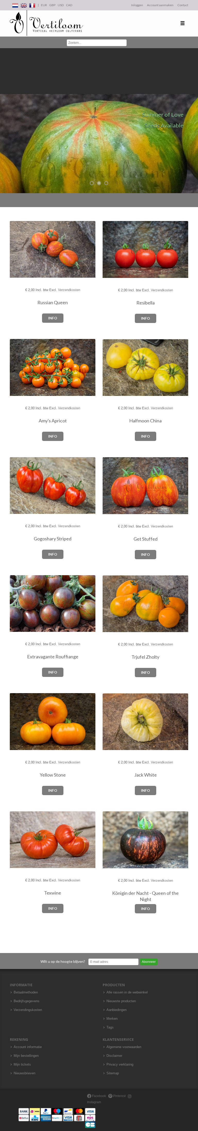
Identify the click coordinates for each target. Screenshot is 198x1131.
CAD (69, 5)
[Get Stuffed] (111, 485)
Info (52, 318)
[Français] (32, 4)
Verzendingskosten (28, 1010)
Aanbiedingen (116, 1010)
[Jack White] (111, 721)
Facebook (98, 1096)
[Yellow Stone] (18, 721)
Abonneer (149, 962)
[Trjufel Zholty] (111, 603)
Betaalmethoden (26, 992)
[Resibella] (111, 249)
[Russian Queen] (18, 249)
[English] (24, 4)
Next (193, 120)
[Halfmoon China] (111, 367)
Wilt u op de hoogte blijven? (62, 961)
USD (61, 5)
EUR (44, 5)
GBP (52, 5)
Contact (182, 5)
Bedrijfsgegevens (26, 1001)
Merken (112, 1018)
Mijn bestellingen (26, 1056)
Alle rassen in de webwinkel (127, 992)
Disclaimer (114, 1056)
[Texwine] (18, 839)
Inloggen (137, 5)
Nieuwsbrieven (24, 1073)
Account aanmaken (160, 5)
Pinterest (119, 1096)
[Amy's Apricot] (18, 367)
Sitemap (112, 1073)
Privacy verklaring (119, 1064)
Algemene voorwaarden (123, 1047)
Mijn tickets (22, 1064)
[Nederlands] (15, 4)
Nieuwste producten (121, 1001)
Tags (110, 1027)
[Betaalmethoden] (57, 1117)
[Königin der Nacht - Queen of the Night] (111, 840)
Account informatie (28, 1047)
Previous (5, 120)
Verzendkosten (69, 290)
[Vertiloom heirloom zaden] (46, 23)
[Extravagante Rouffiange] (18, 603)
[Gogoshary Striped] (18, 485)
